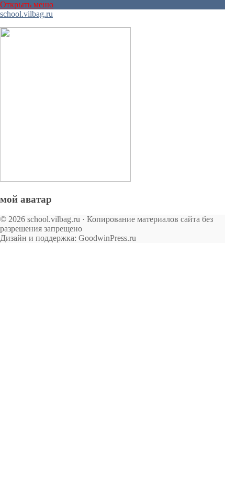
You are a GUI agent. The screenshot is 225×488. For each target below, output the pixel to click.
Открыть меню (26, 4)
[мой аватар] (65, 178)
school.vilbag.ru (26, 13)
